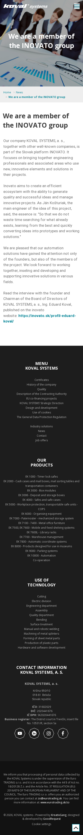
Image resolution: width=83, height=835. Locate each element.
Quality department (41, 615)
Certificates (42, 380)
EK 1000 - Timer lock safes (41, 476)
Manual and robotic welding (41, 629)
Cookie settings (41, 824)
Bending (41, 620)
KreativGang (58, 815)
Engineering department (41, 606)
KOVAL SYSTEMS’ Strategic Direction (42, 403)
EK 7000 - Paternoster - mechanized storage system (42, 518)
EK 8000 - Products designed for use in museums (41, 546)
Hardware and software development (41, 647)
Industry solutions (41, 426)
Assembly (41, 610)
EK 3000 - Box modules (41, 490)
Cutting (41, 596)
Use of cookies (41, 412)
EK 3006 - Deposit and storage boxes (41, 495)
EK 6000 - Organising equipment (41, 514)
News (19, 92)
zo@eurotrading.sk (50, 798)
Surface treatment (41, 624)
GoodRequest (51, 819)
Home (7, 92)
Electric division (41, 601)
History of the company (41, 384)
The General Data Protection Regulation (41, 417)
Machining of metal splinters (41, 633)
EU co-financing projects (41, 398)
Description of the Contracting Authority (42, 394)
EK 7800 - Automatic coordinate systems (41, 541)
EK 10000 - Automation (41, 555)
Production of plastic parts (41, 643)
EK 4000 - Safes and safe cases (41, 500)
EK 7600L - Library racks (41, 532)
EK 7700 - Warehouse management (41, 537)
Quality (41, 389)
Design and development (41, 408)
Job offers (41, 440)
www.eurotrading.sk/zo (55, 802)
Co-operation (41, 560)
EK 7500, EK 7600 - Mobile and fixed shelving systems (41, 528)
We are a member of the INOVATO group (36, 97)
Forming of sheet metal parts (41, 638)
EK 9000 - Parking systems (41, 551)
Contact (41, 436)
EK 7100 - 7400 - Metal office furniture (41, 523)
